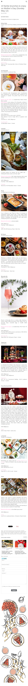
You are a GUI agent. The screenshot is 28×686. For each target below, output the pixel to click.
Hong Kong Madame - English (14, 1)
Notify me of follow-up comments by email (11, 586)
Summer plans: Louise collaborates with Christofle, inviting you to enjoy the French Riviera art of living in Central (7, 552)
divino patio (3, 531)
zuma (2, 534)
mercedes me (16, 532)
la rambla (11, 532)
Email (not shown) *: (6, 564)
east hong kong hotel (10, 531)
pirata (15, 533)
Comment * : (4, 573)
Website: (3, 568)
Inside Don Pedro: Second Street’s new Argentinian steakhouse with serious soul (20, 552)
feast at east (6, 532)
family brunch (17, 531)
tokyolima (24, 533)
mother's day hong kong (9, 533)
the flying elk (19, 533)
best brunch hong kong (8, 530)
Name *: (3, 560)
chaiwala (22, 530)
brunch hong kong (16, 530)
